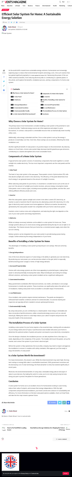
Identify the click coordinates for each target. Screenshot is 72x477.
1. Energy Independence (20, 104)
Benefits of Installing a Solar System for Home (53, 100)
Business (5, 9)
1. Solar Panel (18, 96)
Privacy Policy (25, 473)
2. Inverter (47, 96)
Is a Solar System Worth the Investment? (24, 114)
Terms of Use (34, 473)
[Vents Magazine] (10, 462)
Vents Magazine (15, 2)
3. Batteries (17, 100)
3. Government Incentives (21, 108)
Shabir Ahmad (12, 27)
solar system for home (38, 75)
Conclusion (45, 114)
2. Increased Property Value (52, 104)
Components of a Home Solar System (52, 93)
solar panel (35, 174)
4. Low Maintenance (49, 108)
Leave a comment (62, 439)
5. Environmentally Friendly (21, 111)
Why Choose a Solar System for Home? (23, 93)
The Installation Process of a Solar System (55, 111)
